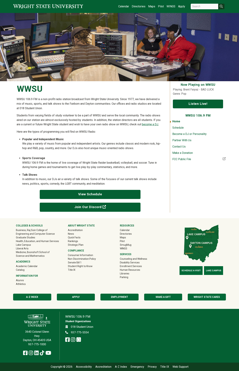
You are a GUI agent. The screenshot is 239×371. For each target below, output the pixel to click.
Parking (124, 277)
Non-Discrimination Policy (82, 258)
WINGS (171, 6)
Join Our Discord (97, 207)
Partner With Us (181, 140)
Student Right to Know (80, 266)
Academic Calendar (27, 266)
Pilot (161, 6)
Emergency (137, 366)
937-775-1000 (37, 344)
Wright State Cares (207, 297)
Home (176, 121)
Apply (181, 6)
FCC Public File (193, 159)
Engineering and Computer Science (35, 233)
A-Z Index (32, 297)
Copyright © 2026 (61, 366)
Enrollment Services (131, 266)
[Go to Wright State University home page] (48, 6)
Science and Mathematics (30, 255)
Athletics (26, 283)
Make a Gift (163, 297)
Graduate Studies (25, 237)
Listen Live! (198, 104)
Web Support (180, 366)
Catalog (20, 269)
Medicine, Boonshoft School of (33, 252)
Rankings (73, 241)
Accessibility (84, 366)
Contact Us (179, 146)
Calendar (123, 6)
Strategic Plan (75, 244)
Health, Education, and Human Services (37, 241)
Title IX (71, 269)
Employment (119, 297)
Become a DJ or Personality (189, 134)
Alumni (25, 280)
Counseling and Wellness (133, 258)
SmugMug (130, 244)
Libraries (124, 273)
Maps (151, 6)
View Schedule (90, 194)
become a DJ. (150, 124)
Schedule (178, 127)
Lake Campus (23, 244)
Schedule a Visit (191, 270)
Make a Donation (182, 153)
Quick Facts (74, 237)
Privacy (152, 366)
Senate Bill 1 (75, 262)
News (71, 233)
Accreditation (75, 230)
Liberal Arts (22, 248)
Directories (138, 6)
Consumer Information (80, 255)
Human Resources (130, 269)
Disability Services (130, 262)
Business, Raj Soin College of (32, 230)
